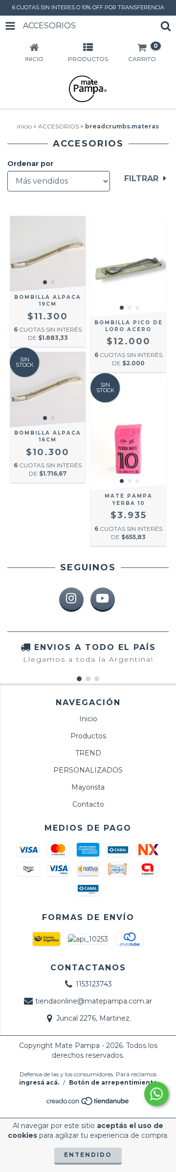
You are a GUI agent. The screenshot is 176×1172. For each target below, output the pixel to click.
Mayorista (88, 787)
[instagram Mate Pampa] (71, 599)
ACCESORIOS (58, 126)
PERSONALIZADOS (88, 770)
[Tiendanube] (88, 1104)
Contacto (88, 804)
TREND (88, 753)
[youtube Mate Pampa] (102, 599)
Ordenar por (30, 163)
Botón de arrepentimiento (113, 1082)
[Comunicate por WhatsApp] (156, 1094)
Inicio (24, 126)
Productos (88, 736)
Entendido (88, 1154)
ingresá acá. (39, 1082)
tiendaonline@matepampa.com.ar (93, 1001)
